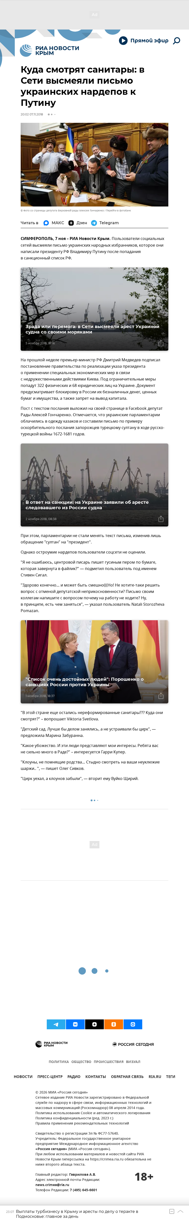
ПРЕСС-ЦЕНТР (50, 1077)
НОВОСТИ (23, 1077)
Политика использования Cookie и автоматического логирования (92, 1113)
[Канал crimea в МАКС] (133, 1024)
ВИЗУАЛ (133, 1062)
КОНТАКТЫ (95, 1077)
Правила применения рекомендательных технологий (82, 1123)
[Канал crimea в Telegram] (56, 1024)
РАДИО (73, 1077)
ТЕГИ (170, 1077)
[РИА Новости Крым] (49, 50)
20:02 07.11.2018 (32, 114)
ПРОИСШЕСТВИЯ (109, 1062)
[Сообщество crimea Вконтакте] (75, 1024)
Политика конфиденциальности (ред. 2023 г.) (74, 1118)
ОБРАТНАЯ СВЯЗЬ (127, 1077)
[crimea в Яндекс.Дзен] (94, 1024)
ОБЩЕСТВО (81, 1062)
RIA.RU (155, 1077)
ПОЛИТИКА (59, 1062)
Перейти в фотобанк (118, 210)
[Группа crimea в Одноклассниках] (113, 1024)
